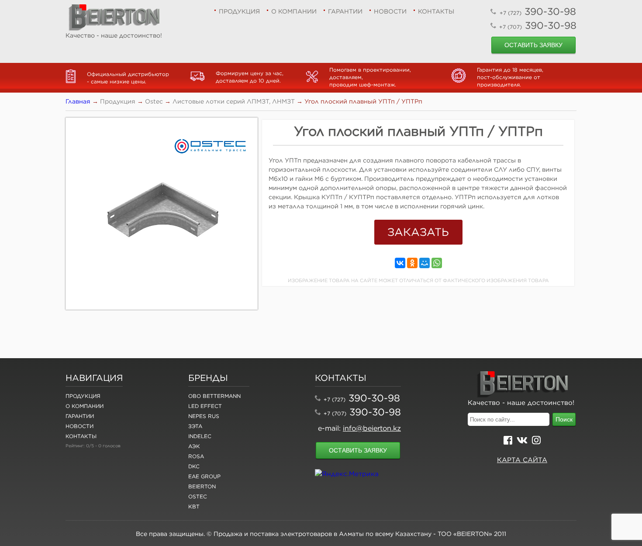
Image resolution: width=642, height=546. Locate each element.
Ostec (197, 496)
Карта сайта (522, 460)
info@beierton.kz (372, 428)
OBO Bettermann (214, 396)
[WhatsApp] (436, 263)
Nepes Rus (203, 416)
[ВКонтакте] (400, 263)
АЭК (194, 446)
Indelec (199, 436)
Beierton (202, 486)
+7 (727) (334, 399)
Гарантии (345, 11)
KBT (194, 506)
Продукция (239, 11)
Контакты (436, 11)
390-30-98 (538, 11)
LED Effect (205, 406)
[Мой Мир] (424, 263)
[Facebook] (508, 441)
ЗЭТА (195, 426)
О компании (294, 11)
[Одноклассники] (412, 263)
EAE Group (204, 476)
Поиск (564, 419)
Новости (390, 11)
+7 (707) (335, 413)
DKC (194, 466)
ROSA (196, 456)
